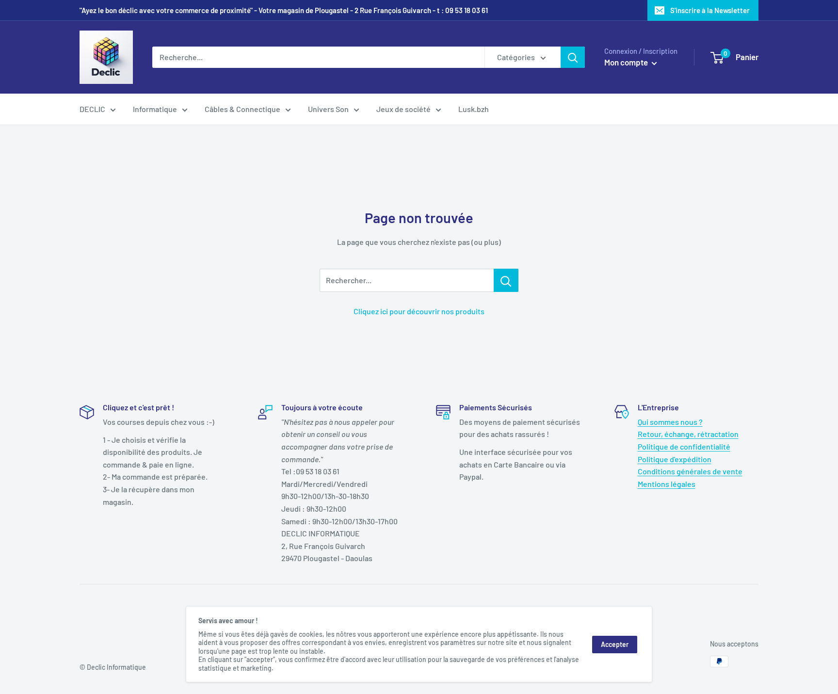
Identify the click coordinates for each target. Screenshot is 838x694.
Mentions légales (666, 483)
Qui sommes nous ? (670, 421)
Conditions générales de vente (690, 471)
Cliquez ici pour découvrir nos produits (419, 311)
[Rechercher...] (506, 280)
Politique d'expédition (674, 459)
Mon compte (626, 62)
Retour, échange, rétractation (688, 433)
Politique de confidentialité (684, 446)
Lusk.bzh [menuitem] (473, 108)
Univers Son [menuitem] (328, 108)
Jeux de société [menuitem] (403, 108)
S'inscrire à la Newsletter (710, 10)
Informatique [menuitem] (155, 108)
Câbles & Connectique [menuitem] (242, 108)
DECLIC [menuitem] (92, 108)
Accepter (614, 644)
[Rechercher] (573, 57)
